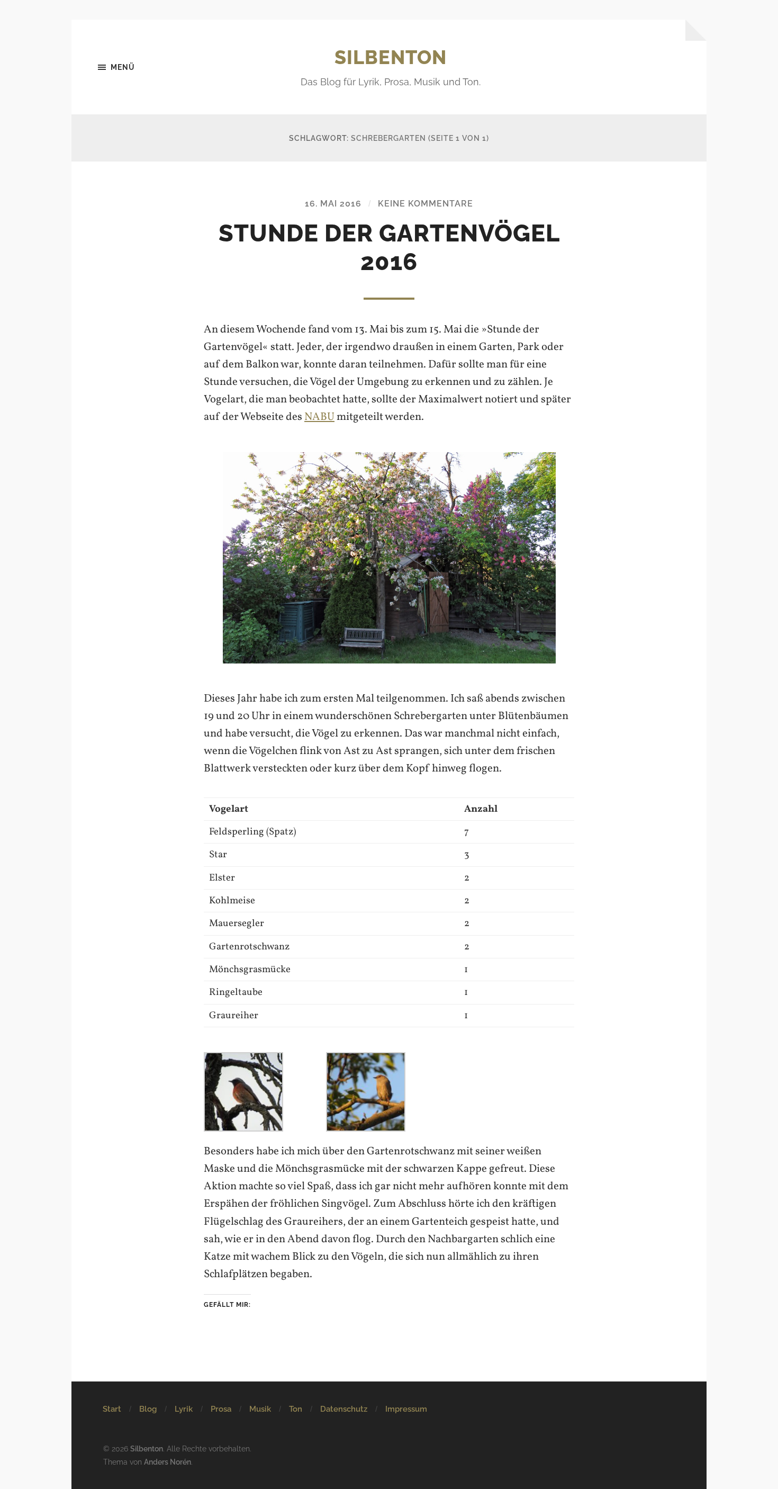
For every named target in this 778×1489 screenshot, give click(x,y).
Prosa (221, 1409)
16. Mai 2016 (333, 204)
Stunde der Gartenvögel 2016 (389, 247)
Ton (295, 1409)
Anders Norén (167, 1461)
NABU (319, 417)
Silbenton (390, 57)
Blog (148, 1409)
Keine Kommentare (425, 204)
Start (112, 1409)
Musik (260, 1409)
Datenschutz (343, 1409)
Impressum (406, 1409)
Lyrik (184, 1409)
